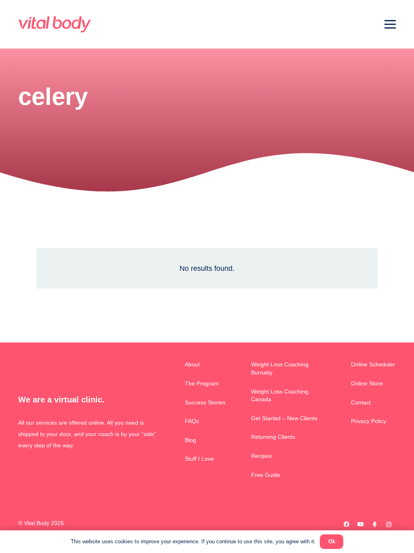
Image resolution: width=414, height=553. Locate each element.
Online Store (367, 383)
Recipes (261, 456)
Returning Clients (273, 437)
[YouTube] (360, 524)
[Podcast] (375, 524)
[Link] (54, 24)
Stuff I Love (199, 458)
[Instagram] (389, 524)
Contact (361, 402)
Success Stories (205, 402)
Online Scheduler (373, 364)
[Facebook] (346, 524)
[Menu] (390, 24)
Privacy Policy (368, 421)
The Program (202, 383)
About (192, 364)
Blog (190, 440)
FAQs (192, 421)
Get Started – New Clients (284, 418)
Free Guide (265, 475)
